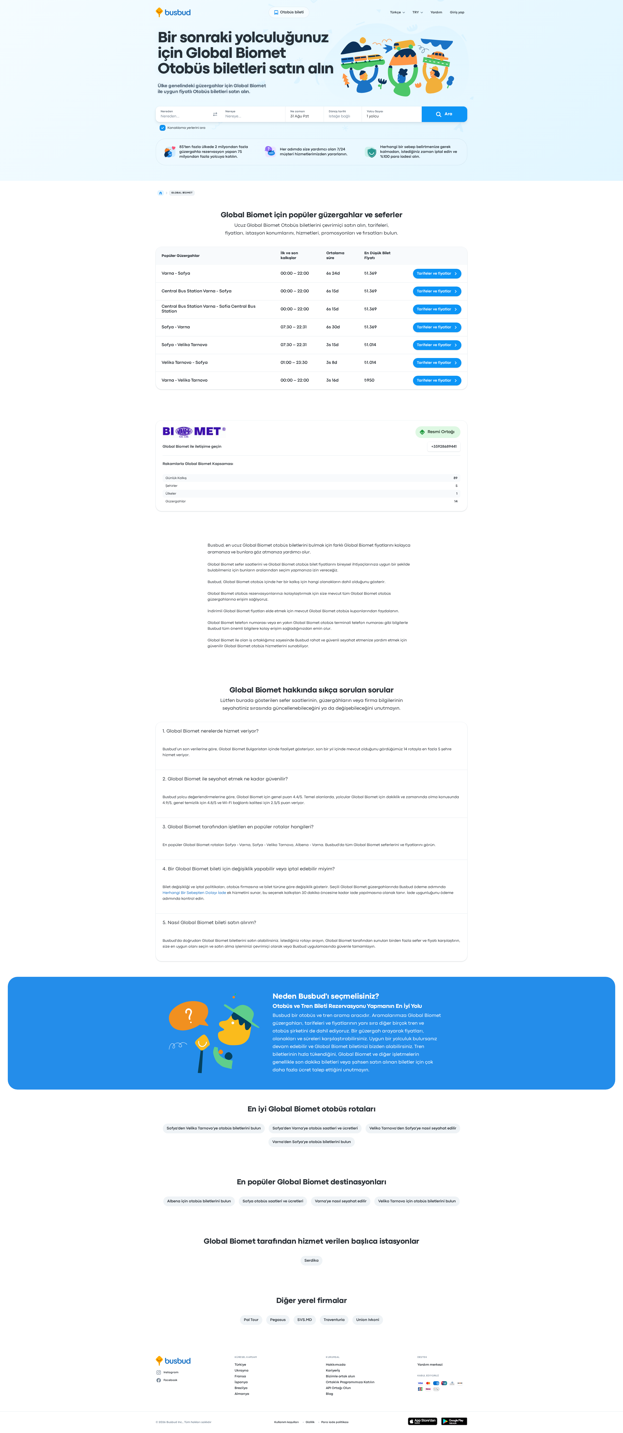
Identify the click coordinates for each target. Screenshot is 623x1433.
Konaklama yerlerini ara (186, 127)
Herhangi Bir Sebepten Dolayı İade (194, 893)
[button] (215, 114)
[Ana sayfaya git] (173, 12)
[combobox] (183, 114)
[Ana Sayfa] (161, 193)
